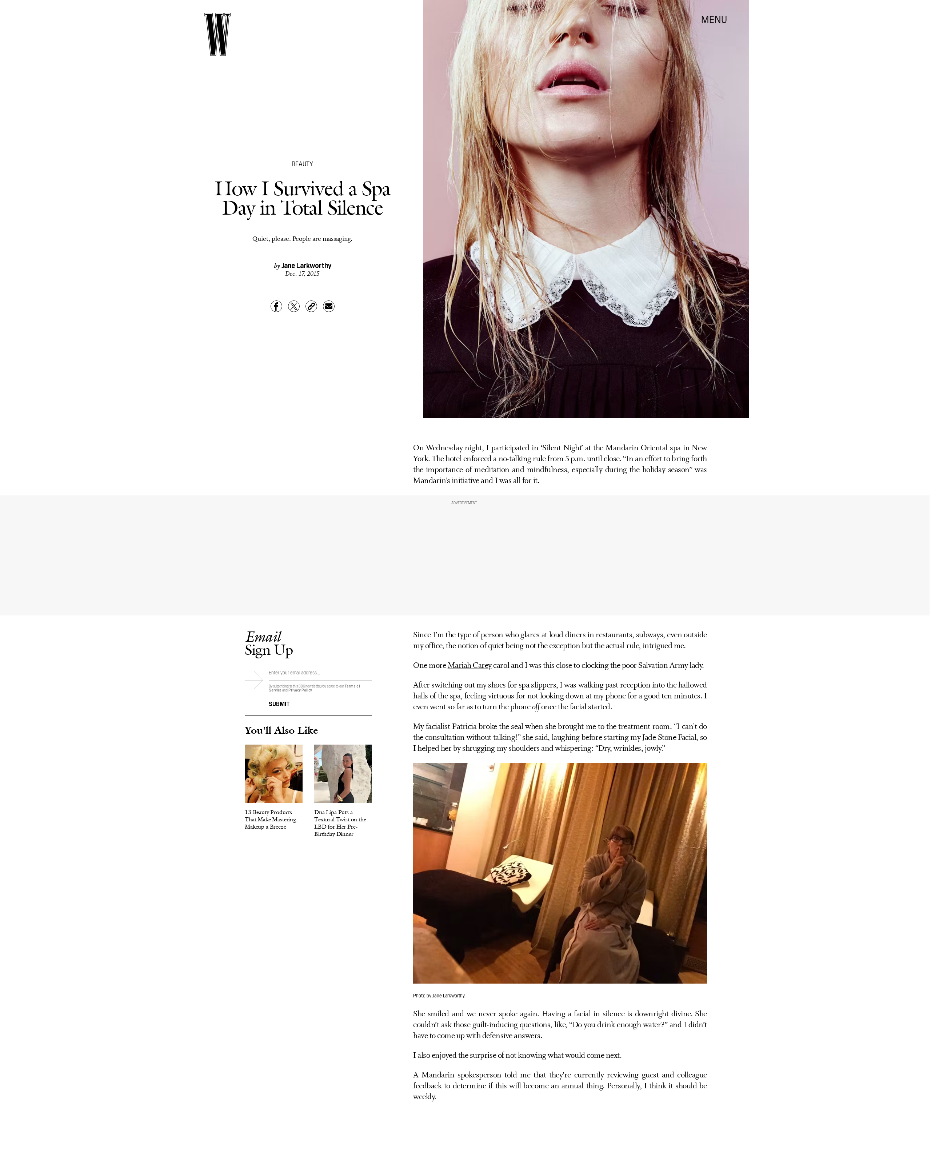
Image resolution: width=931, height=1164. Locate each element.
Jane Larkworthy (306, 265)
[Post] (294, 306)
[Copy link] (311, 306)
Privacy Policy (300, 689)
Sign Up (269, 642)
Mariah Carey (470, 666)
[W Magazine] (217, 34)
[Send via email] (329, 306)
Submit (279, 703)
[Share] (276, 306)
